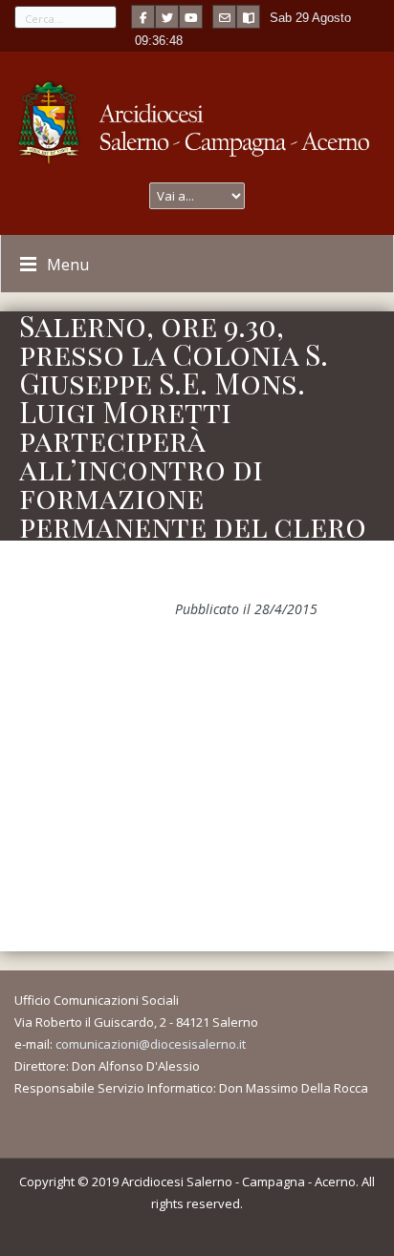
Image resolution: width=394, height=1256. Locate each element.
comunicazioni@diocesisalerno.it (150, 1044)
